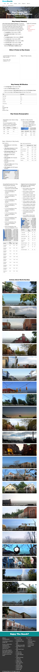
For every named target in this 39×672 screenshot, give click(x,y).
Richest (17, 668)
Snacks (7, 1)
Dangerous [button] (23, 3)
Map (29, 28)
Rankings (18, 666)
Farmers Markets (19, 654)
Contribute (30, 642)
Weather (30, 26)
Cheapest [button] (15, 3)
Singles (17, 669)
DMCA (29, 646)
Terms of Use (31, 645)
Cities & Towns (31, 25)
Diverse (17, 652)
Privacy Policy (31, 643)
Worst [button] (19, 3)
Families (18, 653)
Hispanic (18, 661)
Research (18, 665)
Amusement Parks (20, 641)
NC (6, 5)
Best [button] (8, 3)
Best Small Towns (20, 649)
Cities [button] (5, 3)
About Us (28, 3)
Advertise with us (31, 641)
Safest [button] (11, 3)
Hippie (17, 660)
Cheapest (18, 639)
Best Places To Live (20, 646)
